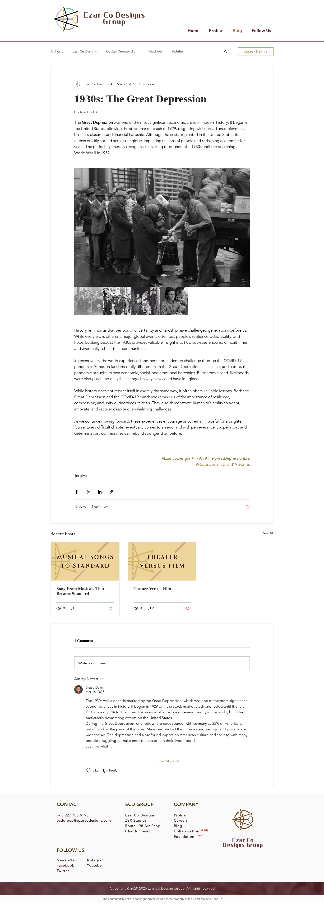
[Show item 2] (117, 301)
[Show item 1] (88, 301)
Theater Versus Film (152, 588)
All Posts (57, 51)
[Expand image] (162, 227)
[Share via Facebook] (76, 492)
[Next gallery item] (244, 227)
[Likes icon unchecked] (89, 770)
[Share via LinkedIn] (99, 492)
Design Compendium (122, 51)
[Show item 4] (174, 301)
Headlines (155, 51)
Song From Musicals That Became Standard (80, 591)
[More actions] (247, 84)
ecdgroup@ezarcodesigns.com (84, 820)
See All (268, 533)
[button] (226, 51)
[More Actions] (247, 689)
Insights (178, 51)
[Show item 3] (145, 301)
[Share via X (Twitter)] (88, 492)
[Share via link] (111, 492)
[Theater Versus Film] (162, 561)
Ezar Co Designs (85, 51)
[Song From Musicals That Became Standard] (85, 561)
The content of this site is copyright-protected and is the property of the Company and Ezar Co (162, 899)
